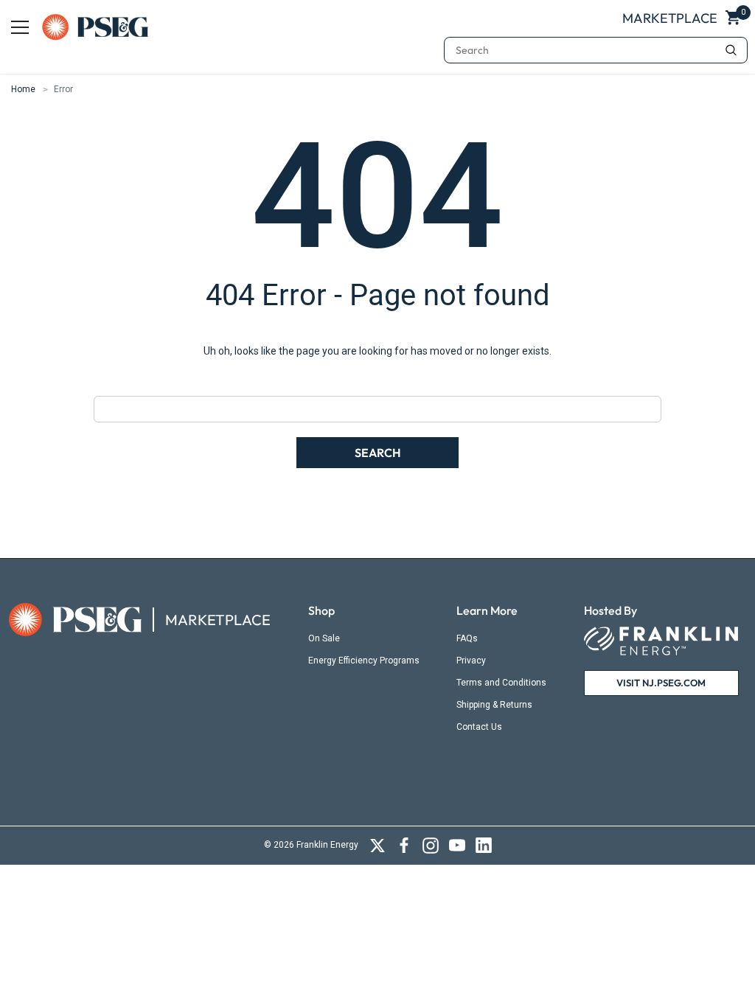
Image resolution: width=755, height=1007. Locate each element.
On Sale (324, 638)
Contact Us (479, 727)
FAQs (467, 638)
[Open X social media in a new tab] (377, 845)
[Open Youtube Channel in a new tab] (457, 845)
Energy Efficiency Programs (364, 660)
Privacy (471, 660)
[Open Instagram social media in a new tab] (430, 845)
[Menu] (20, 27)
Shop (321, 610)
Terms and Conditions (501, 682)
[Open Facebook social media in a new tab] (404, 845)
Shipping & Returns (494, 705)
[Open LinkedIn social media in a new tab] (484, 845)
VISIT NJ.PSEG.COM (661, 683)
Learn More (487, 610)
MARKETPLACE (218, 620)
